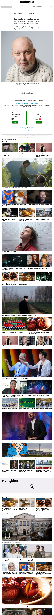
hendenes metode (31, 137)
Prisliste (27, 128)
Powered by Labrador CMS (27, 508)
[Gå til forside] (27, 2)
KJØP (15, 122)
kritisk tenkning (20, 135)
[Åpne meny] (51, 6)
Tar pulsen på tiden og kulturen (27, 5)
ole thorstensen (37, 135)
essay (14, 135)
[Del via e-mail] (26, 93)
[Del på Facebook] (21, 93)
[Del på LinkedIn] (24, 93)
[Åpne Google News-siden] (33, 93)
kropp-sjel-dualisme (23, 137)
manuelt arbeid (45, 135)
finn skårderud (9, 135)
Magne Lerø (21, 499)
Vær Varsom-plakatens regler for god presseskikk (44, 499)
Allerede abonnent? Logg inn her (27, 103)
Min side (27, 130)
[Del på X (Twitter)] (23, 93)
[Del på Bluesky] (29, 93)
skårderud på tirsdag (28, 135)
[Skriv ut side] (31, 93)
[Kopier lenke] (28, 93)
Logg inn (46, 6)
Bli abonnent (37, 6)
